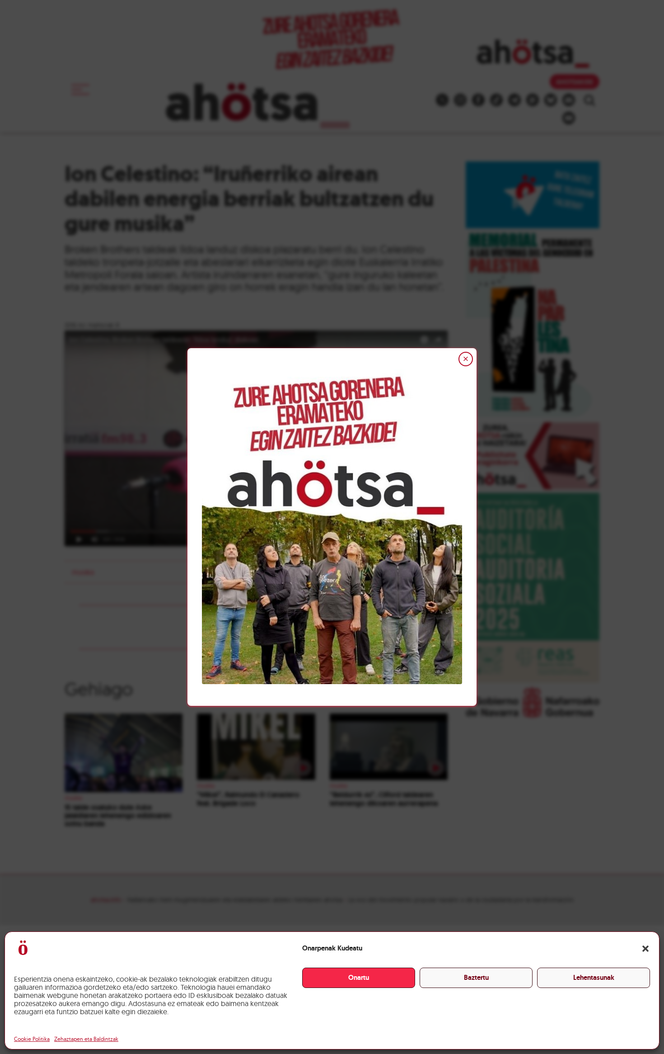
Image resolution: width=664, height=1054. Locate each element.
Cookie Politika (32, 1038)
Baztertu (476, 977)
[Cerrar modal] (465, 359)
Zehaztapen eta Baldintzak (86, 1038)
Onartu (358, 977)
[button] (645, 948)
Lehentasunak (593, 977)
